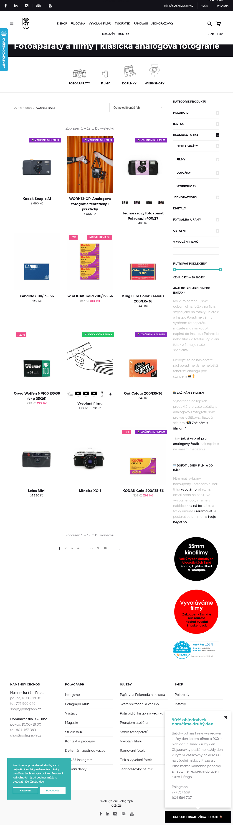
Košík (204, 6)
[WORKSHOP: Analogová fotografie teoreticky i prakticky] (90, 164)
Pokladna (222, 6)
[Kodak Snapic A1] (37, 164)
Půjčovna (78, 23)
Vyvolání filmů (100, 23)
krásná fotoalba (199, 506)
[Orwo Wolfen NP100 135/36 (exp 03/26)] (37, 359)
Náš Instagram (81, 760)
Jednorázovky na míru (137, 769)
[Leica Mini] (37, 456)
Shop (29, 107)
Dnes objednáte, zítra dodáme (196, 817)
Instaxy (180, 704)
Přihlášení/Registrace (178, 6)
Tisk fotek (122, 23)
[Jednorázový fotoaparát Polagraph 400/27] (143, 164)
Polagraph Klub (77, 704)
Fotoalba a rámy (187, 219)
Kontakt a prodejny (80, 741)
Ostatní (179, 230)
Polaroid (180, 112)
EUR (220, 34)
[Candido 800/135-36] (37, 261)
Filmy (181, 159)
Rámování (141, 23)
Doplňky (184, 172)
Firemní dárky (75, 769)
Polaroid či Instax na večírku (141, 713)
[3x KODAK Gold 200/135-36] (90, 261)
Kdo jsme (72, 695)
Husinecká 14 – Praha (27, 693)
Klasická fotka (185, 135)
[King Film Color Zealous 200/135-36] (143, 261)
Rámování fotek (132, 751)
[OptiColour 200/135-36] (143, 359)
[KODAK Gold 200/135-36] (143, 456)
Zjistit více (37, 781)
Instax (178, 123)
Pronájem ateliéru (134, 723)
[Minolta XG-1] (90, 456)
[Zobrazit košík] (219, 23)
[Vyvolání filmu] (90, 359)
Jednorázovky (162, 23)
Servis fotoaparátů (134, 732)
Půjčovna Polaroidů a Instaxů (142, 695)
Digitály (179, 208)
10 (105, 548)
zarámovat (204, 511)
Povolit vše (52, 790)
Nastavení (25, 790)
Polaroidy (182, 695)
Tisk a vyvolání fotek (136, 760)
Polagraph (74, 684)
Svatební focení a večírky (139, 704)
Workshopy (186, 186)
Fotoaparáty (187, 146)
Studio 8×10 (74, 732)
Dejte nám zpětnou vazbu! (85, 751)
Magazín (108, 34)
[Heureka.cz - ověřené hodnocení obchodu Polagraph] (196, 650)
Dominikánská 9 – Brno (28, 719)
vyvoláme (189, 489)
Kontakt (124, 34)
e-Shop (62, 23)
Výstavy (71, 713)
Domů (18, 107)
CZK (211, 34)
